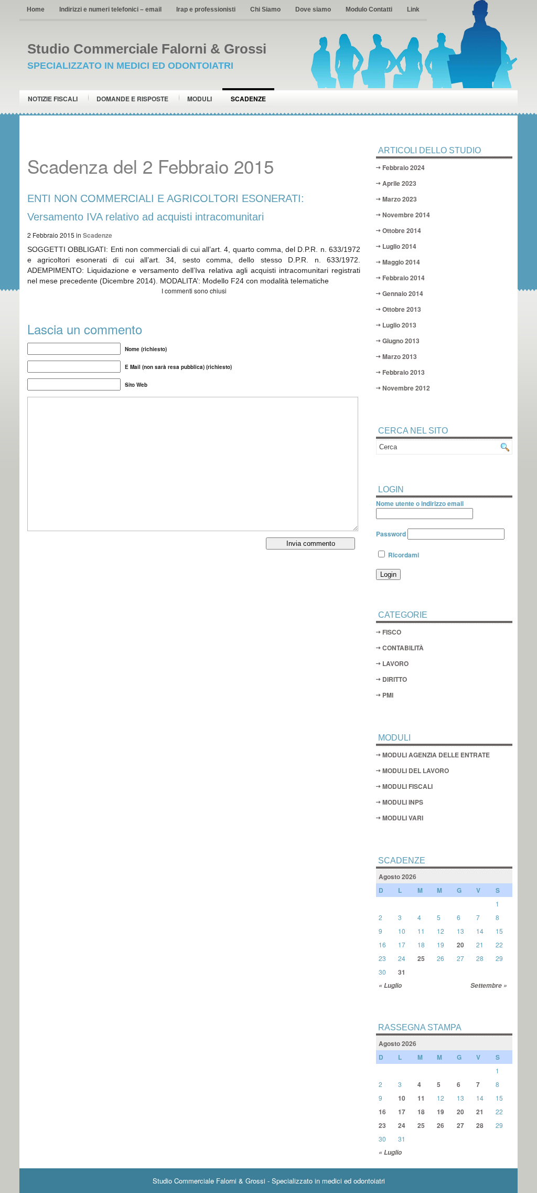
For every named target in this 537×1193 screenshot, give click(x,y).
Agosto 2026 (397, 876)
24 (401, 1125)
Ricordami (402, 554)
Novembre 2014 (406, 214)
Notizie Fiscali (53, 98)
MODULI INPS (402, 802)
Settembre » (488, 985)
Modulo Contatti (369, 9)
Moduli (199, 98)
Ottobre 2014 (401, 230)
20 (460, 944)
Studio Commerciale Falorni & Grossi (146, 49)
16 (382, 1111)
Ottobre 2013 (401, 309)
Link (413, 9)
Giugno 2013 (401, 340)
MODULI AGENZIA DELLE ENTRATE (436, 754)
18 (421, 1111)
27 (460, 1125)
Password (391, 534)
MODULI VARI (402, 817)
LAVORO (395, 663)
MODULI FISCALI (407, 786)
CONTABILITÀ (403, 647)
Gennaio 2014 (402, 293)
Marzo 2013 (399, 356)
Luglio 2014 (399, 246)
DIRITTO (394, 679)
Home (36, 9)
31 (401, 972)
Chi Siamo (265, 9)
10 (401, 1098)
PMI (387, 695)
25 (421, 958)
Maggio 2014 (401, 262)
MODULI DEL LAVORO (415, 770)
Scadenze (248, 98)
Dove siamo (313, 9)
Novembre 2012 (406, 388)
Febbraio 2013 (403, 372)
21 (480, 1111)
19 (440, 1111)
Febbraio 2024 (403, 167)
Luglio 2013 (399, 325)
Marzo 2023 (399, 199)
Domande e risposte (132, 98)
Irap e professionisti (205, 9)
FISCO (391, 632)
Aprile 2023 (399, 183)
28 (480, 1125)
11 (421, 1098)
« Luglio (390, 985)
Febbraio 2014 (403, 277)
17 (401, 1111)
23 (382, 1125)
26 (440, 1125)
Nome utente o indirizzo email (420, 503)
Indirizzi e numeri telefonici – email (110, 9)
